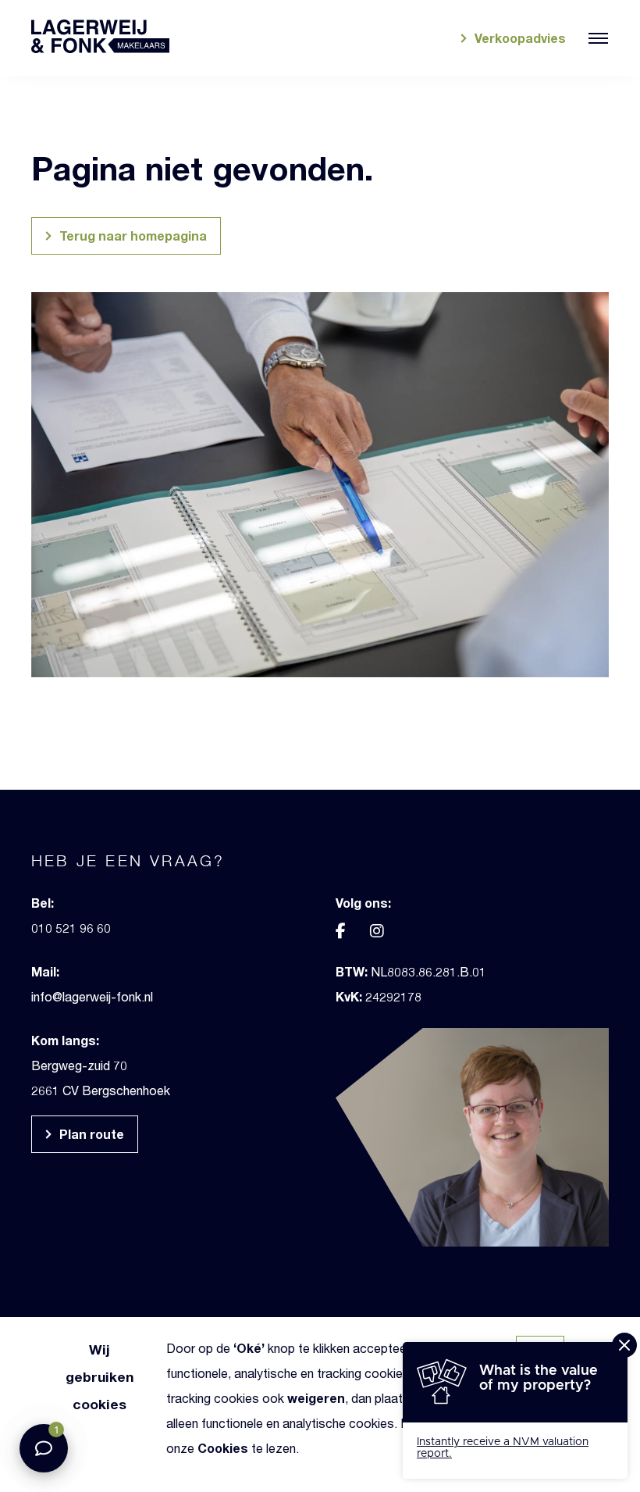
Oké (248, 1347)
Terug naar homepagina (131, 235)
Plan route (90, 1133)
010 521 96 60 (71, 927)
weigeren (316, 1397)
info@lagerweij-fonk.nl (92, 996)
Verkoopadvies (518, 37)
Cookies (222, 1447)
